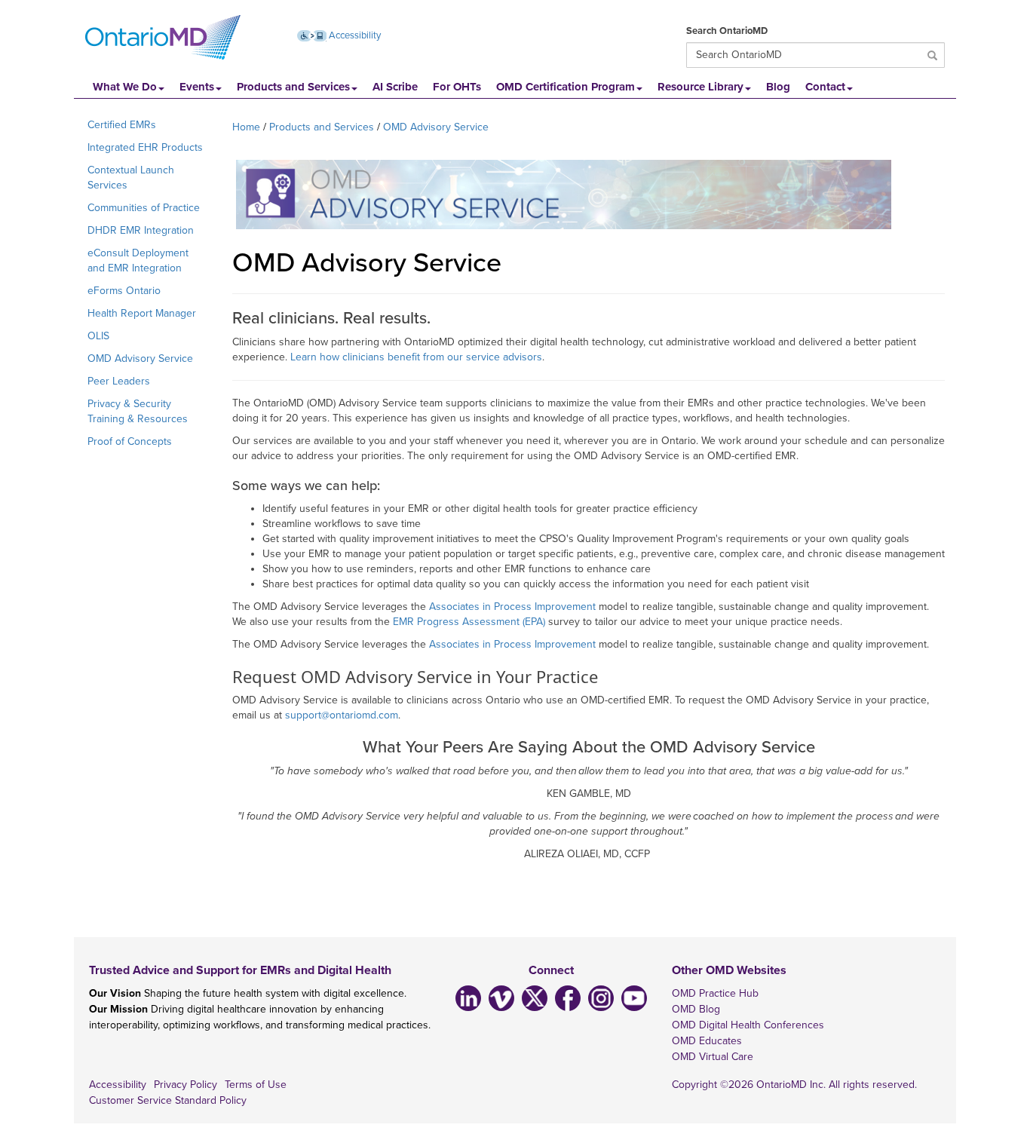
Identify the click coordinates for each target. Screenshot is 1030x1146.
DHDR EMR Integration (140, 230)
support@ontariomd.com (341, 715)
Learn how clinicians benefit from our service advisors (416, 357)
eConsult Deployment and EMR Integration (138, 260)
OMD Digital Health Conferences (748, 1025)
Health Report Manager (141, 313)
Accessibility (353, 35)
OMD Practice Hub (715, 993)
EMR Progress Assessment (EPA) (469, 621)
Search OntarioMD (727, 31)
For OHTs (457, 86)
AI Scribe (395, 86)
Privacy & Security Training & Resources (137, 411)
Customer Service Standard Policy (168, 1100)
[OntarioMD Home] (163, 37)
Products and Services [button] (293, 86)
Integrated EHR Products (145, 147)
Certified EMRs (121, 124)
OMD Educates (707, 1040)
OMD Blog (696, 1009)
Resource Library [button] (700, 86)
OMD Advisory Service (140, 358)
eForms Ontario (124, 290)
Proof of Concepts (129, 441)
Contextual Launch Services (130, 178)
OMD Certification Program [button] (565, 86)
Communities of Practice (143, 207)
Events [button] (196, 86)
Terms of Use (256, 1084)
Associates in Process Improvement (512, 606)
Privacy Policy (185, 1084)
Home (246, 127)
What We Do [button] (125, 86)
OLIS (98, 335)
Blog (778, 86)
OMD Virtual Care (712, 1056)
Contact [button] (825, 86)
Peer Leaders (118, 381)
